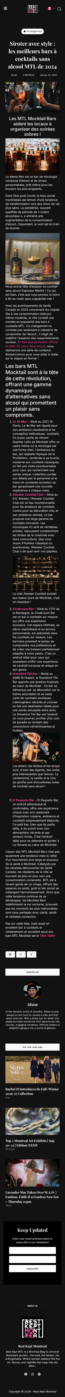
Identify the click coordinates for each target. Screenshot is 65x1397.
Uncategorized (34, 31)
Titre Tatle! (47, 935)
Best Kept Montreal (32, 1346)
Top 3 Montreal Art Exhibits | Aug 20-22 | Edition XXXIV (29, 1143)
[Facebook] (26, 1374)
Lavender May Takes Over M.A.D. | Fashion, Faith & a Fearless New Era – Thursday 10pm (31, 1197)
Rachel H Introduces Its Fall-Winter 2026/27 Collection (32, 1091)
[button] (10, 954)
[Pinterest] (39, 1374)
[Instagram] (32, 1374)
